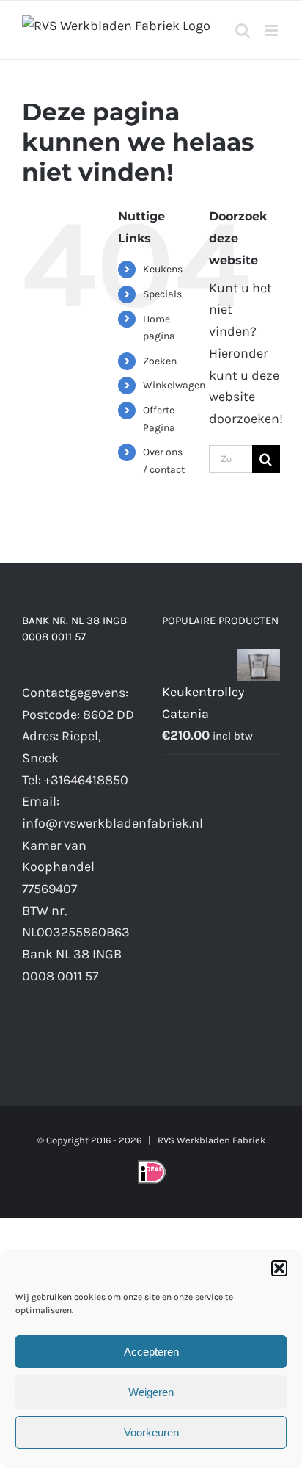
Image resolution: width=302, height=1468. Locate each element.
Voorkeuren (151, 1432)
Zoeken (160, 361)
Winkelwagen (174, 385)
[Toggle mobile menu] (272, 30)
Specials (162, 294)
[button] (279, 1268)
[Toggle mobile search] (242, 30)
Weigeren (151, 1392)
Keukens (163, 269)
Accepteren (151, 1351)
